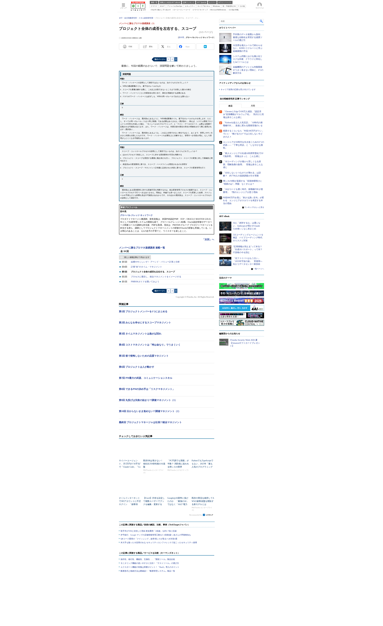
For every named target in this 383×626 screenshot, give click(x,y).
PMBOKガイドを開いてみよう (145, 282)
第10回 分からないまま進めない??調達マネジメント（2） (150, 411)
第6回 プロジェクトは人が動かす (136, 367)
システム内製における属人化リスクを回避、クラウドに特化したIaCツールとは (247, 59)
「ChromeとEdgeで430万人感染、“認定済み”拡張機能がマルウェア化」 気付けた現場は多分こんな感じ (243, 114)
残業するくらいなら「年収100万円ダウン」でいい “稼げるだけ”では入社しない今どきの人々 (243, 134)
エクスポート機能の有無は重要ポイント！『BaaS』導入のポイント (150, 567)
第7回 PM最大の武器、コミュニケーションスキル (145, 378)
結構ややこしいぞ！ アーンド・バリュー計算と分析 (155, 262)
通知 (150, 47)
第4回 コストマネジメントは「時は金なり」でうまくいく (150, 344)
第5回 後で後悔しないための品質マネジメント (144, 355)
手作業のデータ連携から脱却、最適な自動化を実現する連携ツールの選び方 (247, 37)
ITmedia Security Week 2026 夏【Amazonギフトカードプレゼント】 (245, 343)
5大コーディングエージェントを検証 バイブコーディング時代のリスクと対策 (248, 238)
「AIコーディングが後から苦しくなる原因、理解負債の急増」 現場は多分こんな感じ (243, 164)
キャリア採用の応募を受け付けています (238, 89)
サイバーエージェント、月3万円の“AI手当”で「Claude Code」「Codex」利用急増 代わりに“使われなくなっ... (130, 466)
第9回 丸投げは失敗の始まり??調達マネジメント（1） (148, 400)
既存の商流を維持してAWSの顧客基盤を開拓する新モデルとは (203, 501)
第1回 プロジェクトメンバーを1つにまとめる (143, 311)
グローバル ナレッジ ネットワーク (136, 215)
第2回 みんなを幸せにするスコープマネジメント (145, 322)
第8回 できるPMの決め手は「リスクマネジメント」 (147, 389)
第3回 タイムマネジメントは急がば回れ (140, 333)
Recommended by (195, 515)
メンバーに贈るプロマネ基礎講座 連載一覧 (142, 247)
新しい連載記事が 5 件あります (136, 257)
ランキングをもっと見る (254, 207)
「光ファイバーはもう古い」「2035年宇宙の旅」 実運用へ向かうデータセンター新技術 (247, 261)
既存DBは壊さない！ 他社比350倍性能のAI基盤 (154, 463)
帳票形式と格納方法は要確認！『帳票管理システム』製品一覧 (148, 571)
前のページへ (160, 59)
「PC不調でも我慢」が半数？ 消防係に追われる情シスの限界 (178, 463)
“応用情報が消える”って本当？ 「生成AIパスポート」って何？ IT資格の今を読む (249, 249)
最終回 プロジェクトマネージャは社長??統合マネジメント (150, 422)
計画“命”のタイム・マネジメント (146, 267)
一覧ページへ (258, 269)
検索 (261, 21)
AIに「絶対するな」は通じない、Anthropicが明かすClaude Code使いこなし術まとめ (246, 226)
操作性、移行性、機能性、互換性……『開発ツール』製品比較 (148, 559)
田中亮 (181, 37)
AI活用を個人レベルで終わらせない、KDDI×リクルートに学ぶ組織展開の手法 (247, 48)
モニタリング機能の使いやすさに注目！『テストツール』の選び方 (150, 563)
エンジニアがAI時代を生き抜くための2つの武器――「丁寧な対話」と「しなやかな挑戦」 (243, 145)
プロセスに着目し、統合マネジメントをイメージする (156, 277)
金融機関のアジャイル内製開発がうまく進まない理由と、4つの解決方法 (248, 70)
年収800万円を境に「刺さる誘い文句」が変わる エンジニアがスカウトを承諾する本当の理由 (243, 200)
